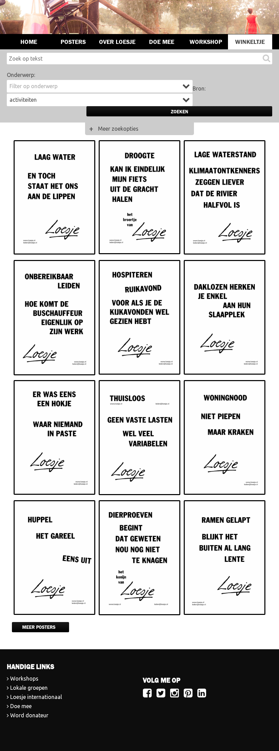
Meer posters (38, 627)
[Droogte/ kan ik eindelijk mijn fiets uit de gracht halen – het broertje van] (139, 198)
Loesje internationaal (36, 697)
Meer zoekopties (118, 129)
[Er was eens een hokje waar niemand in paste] (54, 438)
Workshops (24, 678)
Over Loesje (117, 41)
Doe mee (161, 41)
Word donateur (29, 715)
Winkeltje (250, 41)
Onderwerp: (21, 75)
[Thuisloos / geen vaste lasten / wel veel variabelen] (139, 438)
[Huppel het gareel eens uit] (54, 558)
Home (28, 41)
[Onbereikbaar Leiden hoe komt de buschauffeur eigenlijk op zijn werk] (54, 318)
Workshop (206, 41)
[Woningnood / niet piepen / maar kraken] (224, 438)
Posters (73, 41)
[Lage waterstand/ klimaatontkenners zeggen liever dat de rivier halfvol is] (224, 198)
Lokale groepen (29, 688)
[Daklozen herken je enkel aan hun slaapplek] (224, 318)
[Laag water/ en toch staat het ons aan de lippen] (54, 198)
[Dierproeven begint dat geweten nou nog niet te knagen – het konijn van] (139, 558)
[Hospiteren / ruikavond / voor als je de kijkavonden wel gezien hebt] (139, 318)
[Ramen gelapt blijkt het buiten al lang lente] (224, 558)
